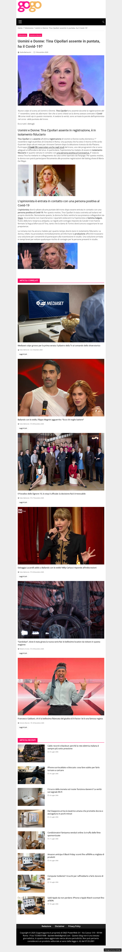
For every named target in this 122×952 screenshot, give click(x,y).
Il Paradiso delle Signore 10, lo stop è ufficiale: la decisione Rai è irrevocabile (52, 493)
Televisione (22, 35)
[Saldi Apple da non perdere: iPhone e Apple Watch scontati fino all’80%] (31, 905)
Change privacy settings (113, 950)
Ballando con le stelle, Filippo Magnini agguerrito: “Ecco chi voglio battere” (51, 419)
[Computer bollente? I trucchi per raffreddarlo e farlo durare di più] (31, 884)
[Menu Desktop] (20, 21)
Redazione (46, 926)
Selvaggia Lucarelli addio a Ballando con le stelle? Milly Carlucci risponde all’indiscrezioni (57, 567)
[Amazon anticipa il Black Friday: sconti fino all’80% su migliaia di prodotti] (31, 862)
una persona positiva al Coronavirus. (73, 152)
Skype (20, 218)
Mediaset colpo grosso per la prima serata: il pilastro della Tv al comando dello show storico (59, 345)
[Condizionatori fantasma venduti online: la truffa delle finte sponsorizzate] (31, 840)
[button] (103, 21)
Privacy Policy (74, 926)
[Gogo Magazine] (30, 9)
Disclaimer (59, 926)
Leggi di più (23, 354)
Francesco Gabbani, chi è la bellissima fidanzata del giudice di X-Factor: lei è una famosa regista (60, 718)
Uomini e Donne (35, 35)
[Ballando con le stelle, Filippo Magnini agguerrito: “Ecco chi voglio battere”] (61, 387)
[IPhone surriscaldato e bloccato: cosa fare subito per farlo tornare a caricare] (31, 775)
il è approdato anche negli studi (45, 147)
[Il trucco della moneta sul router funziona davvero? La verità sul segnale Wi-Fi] (31, 797)
